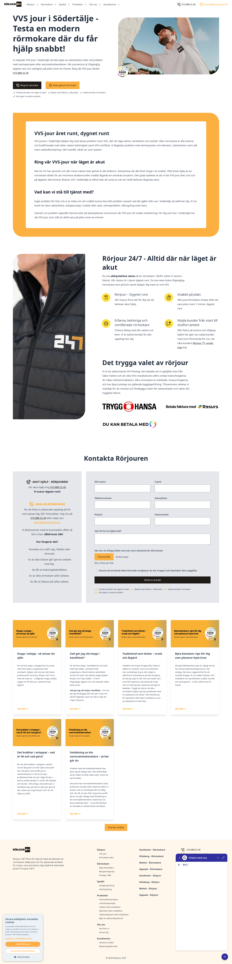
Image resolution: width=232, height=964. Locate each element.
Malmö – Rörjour (148, 888)
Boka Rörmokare (106, 867)
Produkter (77, 4)
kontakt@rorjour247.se (47, 522)
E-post (158, 481)
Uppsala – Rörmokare (150, 869)
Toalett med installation (109, 907)
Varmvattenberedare (108, 899)
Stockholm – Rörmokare (152, 849)
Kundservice (110, 4)
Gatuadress (161, 498)
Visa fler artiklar (116, 827)
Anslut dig (103, 932)
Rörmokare (47, 4)
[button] (225, 957)
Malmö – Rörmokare (150, 862)
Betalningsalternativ (108, 946)
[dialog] (23, 937)
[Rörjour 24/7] (12, 4)
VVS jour (103, 853)
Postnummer (162, 514)
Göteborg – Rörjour (149, 882)
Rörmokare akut (106, 857)
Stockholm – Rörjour (150, 875)
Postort (98, 514)
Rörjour (31, 4)
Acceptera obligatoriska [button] (23, 951)
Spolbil (62, 4)
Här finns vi (104, 928)
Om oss (93, 4)
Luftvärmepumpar (107, 903)
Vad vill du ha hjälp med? (108, 531)
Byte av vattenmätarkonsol (111, 918)
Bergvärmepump (107, 871)
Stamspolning (105, 889)
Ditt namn (100, 481)
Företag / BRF (105, 875)
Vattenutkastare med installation (114, 914)
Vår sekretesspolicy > (21, 934)
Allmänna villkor (106, 942)
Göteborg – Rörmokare (151, 856)
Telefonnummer (103, 498)
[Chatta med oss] (201, 902)
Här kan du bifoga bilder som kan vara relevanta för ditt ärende (129, 550)
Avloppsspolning (106, 885)
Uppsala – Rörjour (148, 894)
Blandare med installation (111, 911)
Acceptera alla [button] (23, 944)
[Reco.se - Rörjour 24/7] (122, 73)
